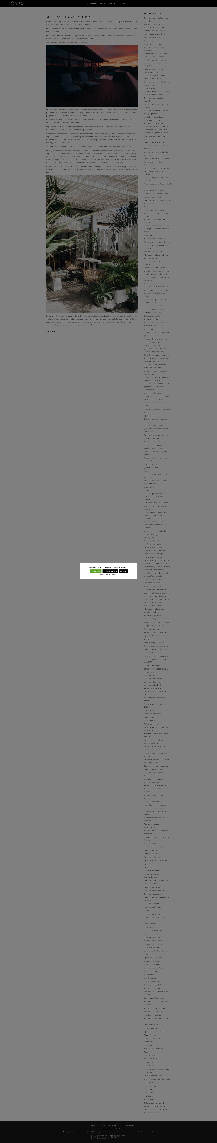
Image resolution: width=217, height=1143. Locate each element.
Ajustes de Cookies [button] (110, 571)
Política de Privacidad (108, 574)
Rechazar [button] (123, 571)
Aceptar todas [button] (95, 571)
